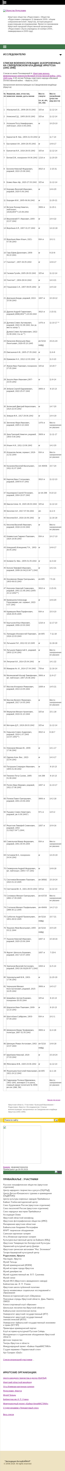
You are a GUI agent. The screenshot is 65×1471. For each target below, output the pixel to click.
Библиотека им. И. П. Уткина (16, 1284)
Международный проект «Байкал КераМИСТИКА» (27, 1346)
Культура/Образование (44, 1105)
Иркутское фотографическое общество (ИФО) (25, 1221)
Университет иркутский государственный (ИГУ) (25, 1314)
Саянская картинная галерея (17, 1233)
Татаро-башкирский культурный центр (21, 1252)
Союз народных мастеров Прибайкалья (22, 1211)
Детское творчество (12, 1340)
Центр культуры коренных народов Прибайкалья (26, 1199)
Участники (29, 1105)
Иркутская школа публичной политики (21, 1287)
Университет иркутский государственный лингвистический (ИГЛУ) (22, 1318)
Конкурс (6, 1167)
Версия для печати (53, 1100)
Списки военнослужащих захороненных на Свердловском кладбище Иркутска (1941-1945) (32, 1109)
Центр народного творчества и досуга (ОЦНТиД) (26, 1190)
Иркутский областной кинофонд (18, 1218)
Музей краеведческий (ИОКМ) (17, 1265)
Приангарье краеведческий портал (19, 1328)
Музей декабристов (12, 1271)
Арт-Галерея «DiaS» (12, 1352)
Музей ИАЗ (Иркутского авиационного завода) (25, 1281)
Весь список (8, 1414)
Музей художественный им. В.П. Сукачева (23, 1274)
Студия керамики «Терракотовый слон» (22, 1349)
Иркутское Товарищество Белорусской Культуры (26, 1243)
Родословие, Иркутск (16, 1107)
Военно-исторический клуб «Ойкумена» (22, 1296)
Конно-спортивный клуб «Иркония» (19, 1304)
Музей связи (9, 1278)
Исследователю (33, 1107)
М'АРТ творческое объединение (18, 1230)
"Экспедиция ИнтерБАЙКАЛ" (17, 1461)
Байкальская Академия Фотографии (20, 1227)
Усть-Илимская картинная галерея (19, 1237)
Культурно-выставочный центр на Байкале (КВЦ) (26, 1240)
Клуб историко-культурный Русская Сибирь (24, 1331)
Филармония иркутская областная (19, 1224)
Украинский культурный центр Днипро (21, 1246)
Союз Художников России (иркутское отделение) (26, 1205)
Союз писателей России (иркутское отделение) (25, 1208)
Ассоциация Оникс (12, 1215)
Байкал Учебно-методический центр (20, 1202)
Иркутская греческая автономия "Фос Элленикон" (27, 1249)
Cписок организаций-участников (17, 1360)
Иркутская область (16, 1105)
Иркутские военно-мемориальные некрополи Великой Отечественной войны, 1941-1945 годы (32, 75)
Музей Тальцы (10, 1262)
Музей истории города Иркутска (18, 1268)
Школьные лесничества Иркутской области (23, 1308)
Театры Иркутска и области (16, 1343)
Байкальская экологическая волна (19, 1311)
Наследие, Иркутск (12, 1259)
